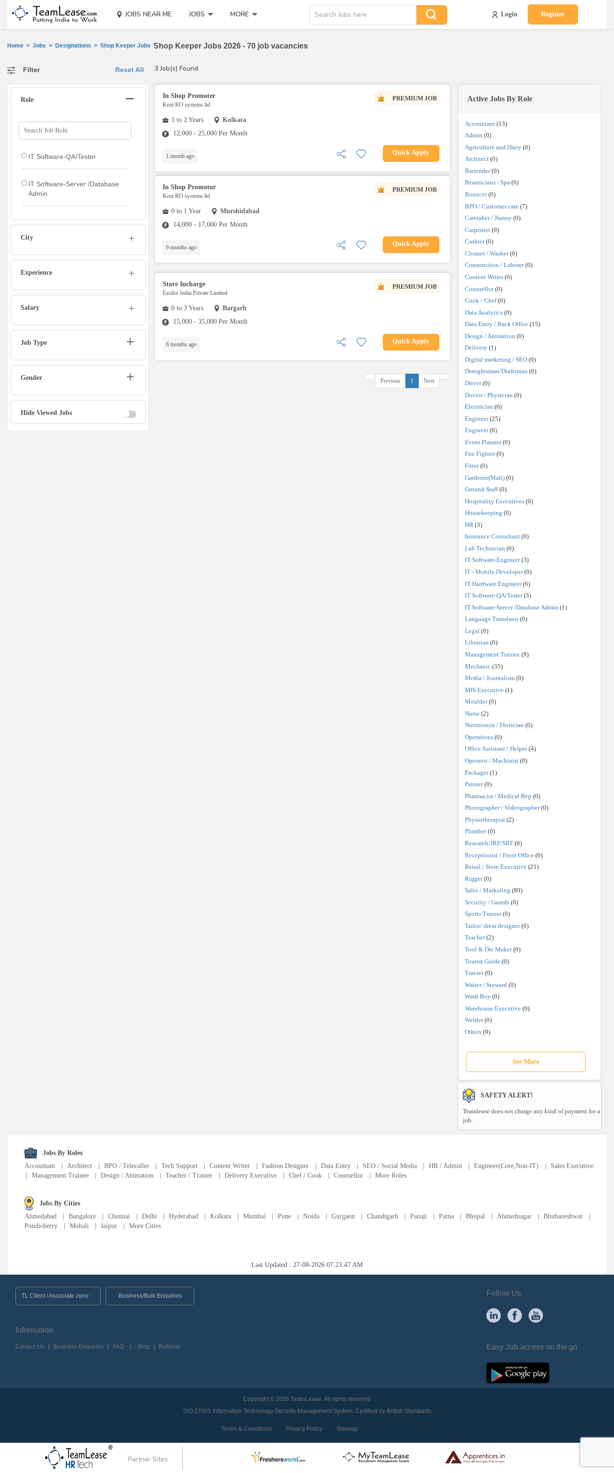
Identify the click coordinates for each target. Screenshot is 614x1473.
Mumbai (254, 1216)
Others (473, 1031)
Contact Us (29, 1346)
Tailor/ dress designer (492, 925)
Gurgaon (343, 1216)
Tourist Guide (482, 961)
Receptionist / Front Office (499, 855)
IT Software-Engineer (492, 559)
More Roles (390, 1175)
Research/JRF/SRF (489, 843)
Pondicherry (41, 1226)
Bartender (477, 170)
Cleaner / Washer (486, 253)
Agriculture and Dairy (493, 147)
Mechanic (478, 666)
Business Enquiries (78, 1346)
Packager (476, 772)
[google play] (517, 1372)
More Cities (145, 1226)
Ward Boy (478, 996)
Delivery (476, 347)
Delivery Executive (250, 1175)
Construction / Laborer (494, 264)
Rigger (474, 878)
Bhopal (475, 1216)
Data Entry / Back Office (496, 324)
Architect (477, 158)
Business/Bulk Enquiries (150, 1295)
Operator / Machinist (492, 760)
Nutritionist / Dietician (494, 725)
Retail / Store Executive (496, 866)
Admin (474, 135)
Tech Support (179, 1165)
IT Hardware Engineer (493, 583)
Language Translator (492, 618)
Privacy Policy (304, 1428)
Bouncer (476, 194)
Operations (479, 737)
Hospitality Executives (494, 501)
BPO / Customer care (492, 206)
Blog (144, 1346)
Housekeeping (483, 512)
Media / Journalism (490, 678)
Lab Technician (485, 548)
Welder (474, 1019)
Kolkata (220, 1216)
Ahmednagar (514, 1216)
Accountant (480, 123)
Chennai (119, 1216)
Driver (473, 383)
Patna (446, 1216)
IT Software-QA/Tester (493, 595)
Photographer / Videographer (502, 807)
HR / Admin (445, 1165)
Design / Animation (490, 336)
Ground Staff (481, 489)
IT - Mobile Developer (494, 571)
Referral (169, 1346)
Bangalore (82, 1216)
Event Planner (483, 442)
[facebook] (515, 1315)
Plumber (475, 831)
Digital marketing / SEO (496, 359)
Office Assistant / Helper (496, 748)
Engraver (476, 430)
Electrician (479, 406)
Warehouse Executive (493, 1008)
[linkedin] (493, 1315)
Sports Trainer (483, 913)
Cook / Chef (480, 300)
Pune (284, 1216)
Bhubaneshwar (563, 1216)
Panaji (418, 1216)
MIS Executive (484, 690)
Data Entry (336, 1165)
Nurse (472, 713)
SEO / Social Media (390, 1165)
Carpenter (477, 229)
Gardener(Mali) (485, 477)
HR (469, 524)
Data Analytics (484, 312)
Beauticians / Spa (487, 182)
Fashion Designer (285, 1165)
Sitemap (347, 1428)
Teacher (475, 937)
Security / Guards (487, 902)
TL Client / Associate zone (55, 1295)
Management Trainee (492, 654)
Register (553, 14)
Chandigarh (382, 1216)
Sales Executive (572, 1165)
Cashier (474, 241)
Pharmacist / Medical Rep (498, 796)
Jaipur (109, 1226)
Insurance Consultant (492, 536)
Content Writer (484, 276)
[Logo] (51, 14)
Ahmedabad (40, 1216)
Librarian (477, 642)
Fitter (472, 465)
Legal (472, 630)
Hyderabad (183, 1216)
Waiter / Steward (486, 984)
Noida (311, 1216)
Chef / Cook (305, 1175)
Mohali (79, 1226)
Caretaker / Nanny (488, 217)
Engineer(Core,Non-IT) (506, 1165)
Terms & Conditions (246, 1428)
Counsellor (479, 288)
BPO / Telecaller (126, 1165)
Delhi (149, 1216)
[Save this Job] (361, 153)
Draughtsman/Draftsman (496, 371)
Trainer (474, 972)
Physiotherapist (485, 819)
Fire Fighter (480, 453)
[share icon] (341, 153)
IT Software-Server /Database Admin (511, 607)
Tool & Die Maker (489, 949)
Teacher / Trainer (189, 1175)
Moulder (476, 701)
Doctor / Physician (489, 395)
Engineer (476, 418)
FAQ (118, 1346)
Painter (474, 784)
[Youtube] (536, 1315)
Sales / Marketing (487, 890)
